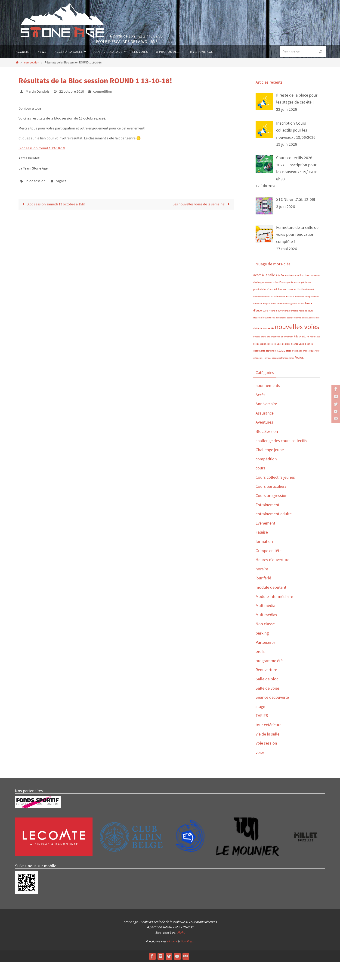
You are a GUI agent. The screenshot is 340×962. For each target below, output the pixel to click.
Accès (261, 394)
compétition (31, 62)
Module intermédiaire (274, 596)
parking (262, 633)
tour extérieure (268, 724)
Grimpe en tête (268, 550)
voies (260, 752)
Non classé (265, 623)
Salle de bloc (267, 679)
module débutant (271, 587)
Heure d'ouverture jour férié (283, 310)
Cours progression (271, 495)
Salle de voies (268, 688)
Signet (61, 181)
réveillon (271, 343)
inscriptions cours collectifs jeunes (292, 317)
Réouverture (301, 336)
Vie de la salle (267, 734)
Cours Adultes (274, 289)
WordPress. (187, 941)
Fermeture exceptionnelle (307, 296)
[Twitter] (335, 403)
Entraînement (307, 289)
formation (257, 303)
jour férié (263, 578)
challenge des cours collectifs (267, 282)
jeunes (312, 317)
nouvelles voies (297, 326)
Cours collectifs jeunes (275, 477)
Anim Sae (280, 275)
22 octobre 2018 (71, 91)
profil (263, 336)
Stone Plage (309, 350)
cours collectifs (291, 289)
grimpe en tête (297, 303)
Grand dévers (283, 303)
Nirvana (172, 941)
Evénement (279, 296)
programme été (269, 660)
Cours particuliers (271, 486)
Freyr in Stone (269, 303)
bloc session (36, 181)
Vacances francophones (283, 357)
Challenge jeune (270, 449)
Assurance (265, 413)
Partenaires (265, 642)
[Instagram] (335, 396)
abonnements (268, 385)
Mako (181, 932)
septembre (271, 350)
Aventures (264, 422)
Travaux (267, 357)
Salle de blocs (283, 343)
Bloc (302, 275)
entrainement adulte (262, 296)
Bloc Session (267, 431)
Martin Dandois (37, 91)
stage (281, 350)
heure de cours (306, 310)
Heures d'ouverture (272, 559)
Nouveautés (268, 328)
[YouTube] (335, 411)
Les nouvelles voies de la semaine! (199, 204)
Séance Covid (297, 343)
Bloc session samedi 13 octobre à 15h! (55, 204)
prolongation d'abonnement (280, 336)
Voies (299, 357)
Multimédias (266, 614)
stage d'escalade (294, 350)
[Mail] (335, 418)
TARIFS (262, 715)
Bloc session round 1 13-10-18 (42, 148)
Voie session (266, 743)
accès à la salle (264, 275)
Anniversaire (292, 275)
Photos (256, 336)
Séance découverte (272, 697)
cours (260, 468)
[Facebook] (335, 389)
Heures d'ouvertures (264, 317)
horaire (262, 569)
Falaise (290, 296)
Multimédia (265, 605)
